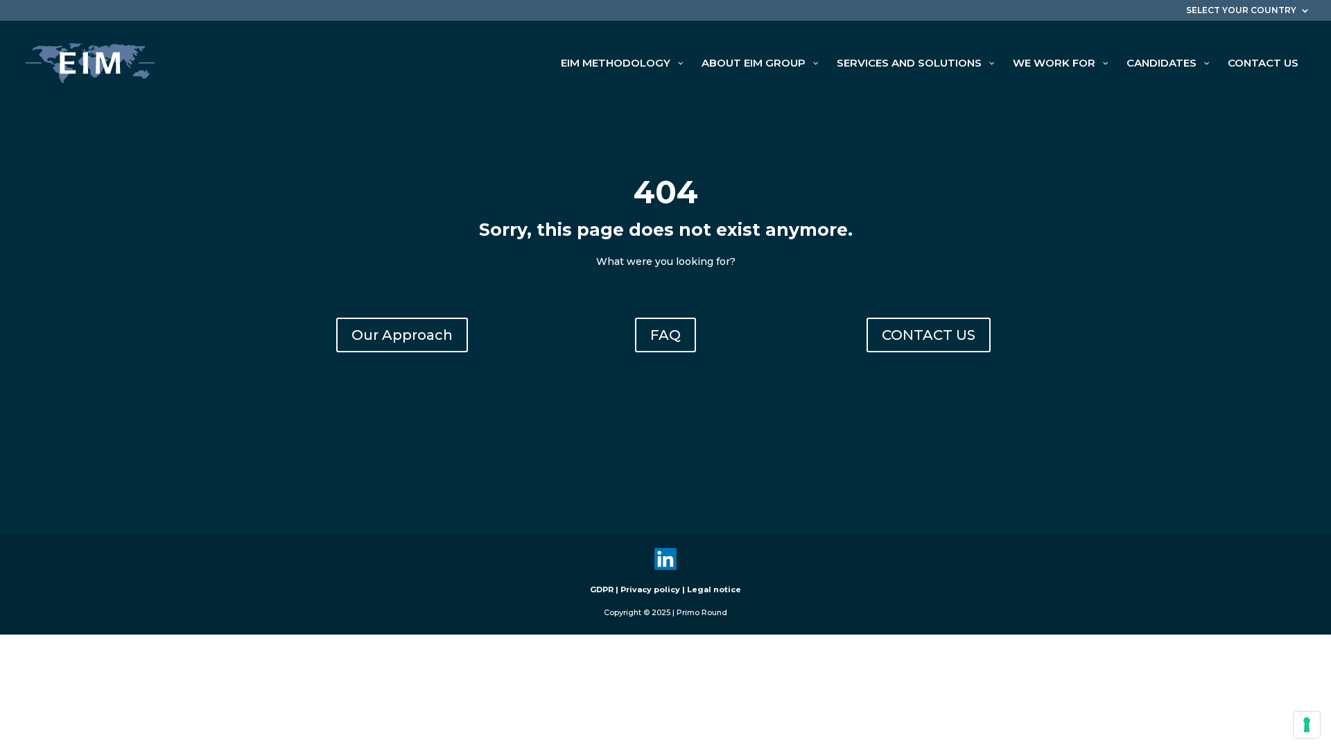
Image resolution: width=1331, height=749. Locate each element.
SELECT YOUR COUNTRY (1241, 10)
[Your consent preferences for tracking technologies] (1307, 725)
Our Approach (402, 335)
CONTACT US (928, 335)
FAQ (665, 335)
